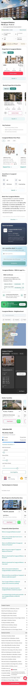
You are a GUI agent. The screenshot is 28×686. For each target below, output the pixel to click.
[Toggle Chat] (25, 678)
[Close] (25, 669)
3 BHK (14, 140)
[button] (10, 164)
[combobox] (15, 315)
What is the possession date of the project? (12, 259)
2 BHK (8, 140)
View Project (10, 421)
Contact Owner (13, 73)
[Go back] (2, 2)
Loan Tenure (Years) (6, 463)
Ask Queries (14, 263)
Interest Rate (5, 455)
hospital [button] (17, 319)
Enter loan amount (6, 447)
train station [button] (8, 319)
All (3, 140)
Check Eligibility (14, 472)
